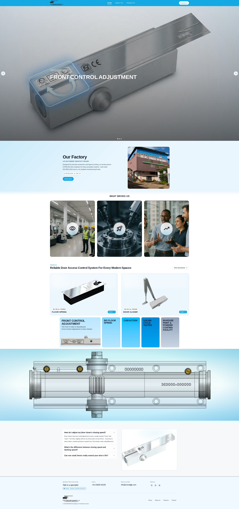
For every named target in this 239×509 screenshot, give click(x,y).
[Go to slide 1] (117, 138)
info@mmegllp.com (128, 485)
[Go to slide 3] (121, 138)
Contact (174, 500)
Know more (68, 179)
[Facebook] (159, 485)
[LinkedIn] (155, 485)
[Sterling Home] (56, 3)
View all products (179, 267)
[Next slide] (236, 73)
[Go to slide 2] (119, 138)
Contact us (183, 3)
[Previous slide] (3, 73)
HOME (109, 3)
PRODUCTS (131, 3)
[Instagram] (151, 485)
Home (150, 500)
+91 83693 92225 (99, 485)
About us (157, 500)
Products (166, 500)
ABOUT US (119, 3)
